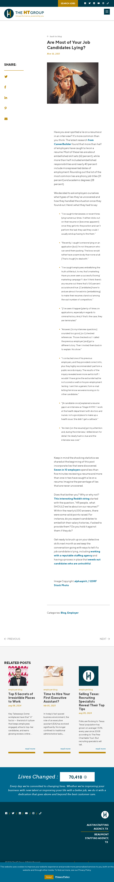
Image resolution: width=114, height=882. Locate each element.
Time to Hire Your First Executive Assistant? (57, 697)
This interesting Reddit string (71, 498)
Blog (63, 612)
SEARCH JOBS (68, 3)
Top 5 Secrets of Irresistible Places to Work (21, 697)
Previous (13, 638)
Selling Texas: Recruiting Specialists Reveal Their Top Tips (92, 701)
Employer (73, 612)
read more (30, 749)
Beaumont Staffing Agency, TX (97, 838)
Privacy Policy (62, 877)
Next (103, 638)
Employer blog (15, 689)
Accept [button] (49, 877)
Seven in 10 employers (67, 469)
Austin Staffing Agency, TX (98, 827)
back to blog (55, 36)
